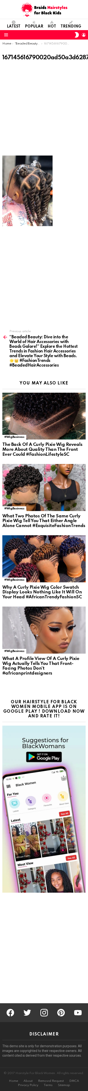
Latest (13, 26)
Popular (34, 26)
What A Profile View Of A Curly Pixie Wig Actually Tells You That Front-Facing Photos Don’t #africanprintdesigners (40, 665)
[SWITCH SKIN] (77, 35)
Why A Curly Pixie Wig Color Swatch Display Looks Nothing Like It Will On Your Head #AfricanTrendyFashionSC (42, 592)
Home (13, 1081)
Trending (71, 26)
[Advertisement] (44, 109)
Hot (52, 26)
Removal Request (51, 1081)
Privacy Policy (28, 1085)
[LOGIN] (84, 35)
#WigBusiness (14, 437)
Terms (48, 1085)
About (28, 1081)
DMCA (74, 1081)
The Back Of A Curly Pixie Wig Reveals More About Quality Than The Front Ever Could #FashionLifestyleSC (42, 449)
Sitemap (64, 1085)
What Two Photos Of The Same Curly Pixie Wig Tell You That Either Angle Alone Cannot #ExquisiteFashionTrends (43, 521)
